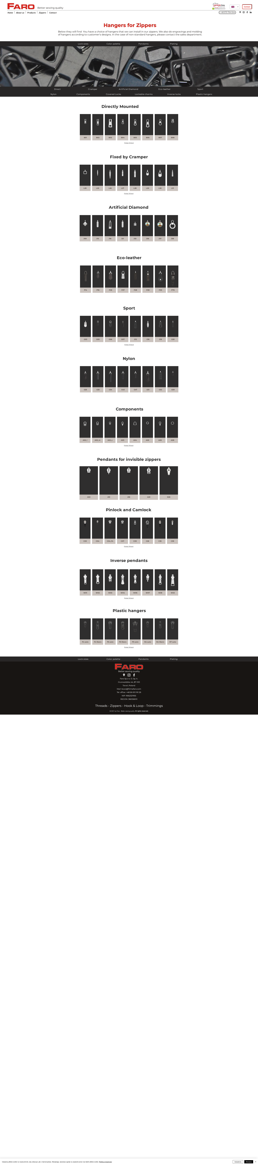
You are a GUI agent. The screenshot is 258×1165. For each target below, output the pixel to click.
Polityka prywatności (105, 1162)
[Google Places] (240, 12)
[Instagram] (243, 12)
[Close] (255, 1161)
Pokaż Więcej (129, 143)
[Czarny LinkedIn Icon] (250, 12)
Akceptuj (248, 1162)
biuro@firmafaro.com (131, 689)
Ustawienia (237, 1162)
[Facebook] (247, 12)
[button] (85, 127)
